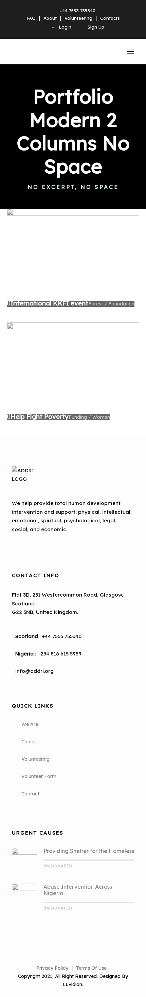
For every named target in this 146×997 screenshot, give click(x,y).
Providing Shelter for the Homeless (88, 851)
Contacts (110, 18)
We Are (29, 724)
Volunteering (78, 18)
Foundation (121, 304)
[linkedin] (32, 546)
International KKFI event (49, 303)
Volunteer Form (38, 776)
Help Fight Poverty (40, 416)
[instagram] (55, 546)
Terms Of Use (91, 968)
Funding (78, 417)
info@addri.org (34, 671)
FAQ (31, 18)
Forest (95, 304)
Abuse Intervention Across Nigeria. (77, 890)
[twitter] (44, 546)
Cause (28, 742)
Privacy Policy (52, 968)
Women (101, 417)
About (50, 18)
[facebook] (20, 546)
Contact (30, 794)
